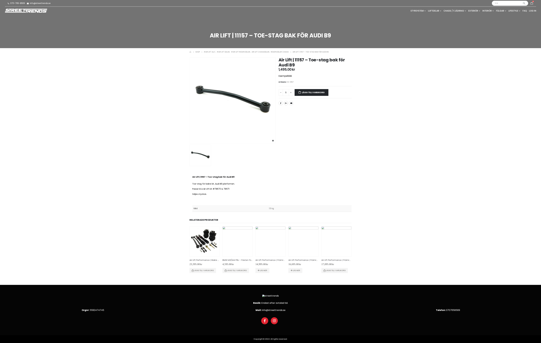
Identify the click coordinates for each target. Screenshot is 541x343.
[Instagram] (274, 320)
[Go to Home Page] (190, 52)
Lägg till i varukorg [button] (204, 270)
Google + (286, 103)
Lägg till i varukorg (313, 92)
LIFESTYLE (513, 11)
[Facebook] (264, 320)
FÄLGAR (500, 11)
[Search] (524, 3)
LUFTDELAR (433, 11)
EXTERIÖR (473, 11)
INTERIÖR (487, 11)
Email (291, 103)
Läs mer (263, 270)
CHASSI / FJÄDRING (454, 11)
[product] (204, 241)
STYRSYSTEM (417, 11)
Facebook (281, 103)
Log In (532, 11)
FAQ (525, 11)
